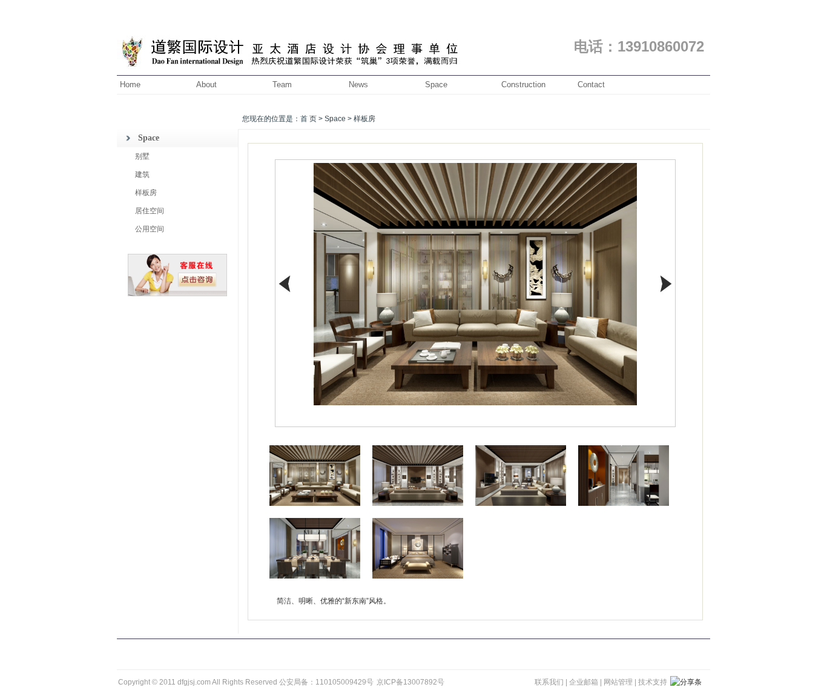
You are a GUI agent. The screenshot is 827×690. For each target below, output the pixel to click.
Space (436, 84)
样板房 (146, 192)
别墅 (142, 156)
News (358, 84)
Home (130, 84)
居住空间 (149, 211)
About (206, 84)
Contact (591, 84)
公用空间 (149, 229)
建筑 (142, 174)
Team (282, 84)
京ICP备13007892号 (410, 682)
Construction (523, 84)
